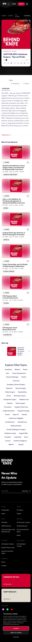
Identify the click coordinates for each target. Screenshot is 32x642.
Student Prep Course (7, 547)
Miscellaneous (22, 422)
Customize (16, 637)
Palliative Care (24, 399)
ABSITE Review (6, 526)
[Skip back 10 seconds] (8, 63)
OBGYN (11, 444)
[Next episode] (29, 351)
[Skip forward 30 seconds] (18, 63)
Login (14, 4)
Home (3, 16)
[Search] (8, 4)
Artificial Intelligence (20, 441)
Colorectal (7, 335)
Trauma (6, 303)
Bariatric (17, 369)
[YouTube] (12, 609)
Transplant (7, 437)
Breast (25, 369)
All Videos (20, 510)
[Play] (11, 63)
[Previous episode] (3, 351)
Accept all (16, 628)
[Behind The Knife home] (4, 4)
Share (27, 83)
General (27, 16)
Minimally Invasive (20, 396)
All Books (4, 522)
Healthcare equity (10, 433)
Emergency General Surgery (16, 384)
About (3, 562)
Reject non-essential (16, 632)
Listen (10, 16)
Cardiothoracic (10, 422)
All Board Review (22, 526)
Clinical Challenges (12, 377)
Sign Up (21, 4)
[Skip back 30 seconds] (4, 63)
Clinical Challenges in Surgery (16, 429)
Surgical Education (9, 411)
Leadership (17, 437)
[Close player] (28, 63)
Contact (3, 565)
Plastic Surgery (20, 403)
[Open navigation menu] (27, 4)
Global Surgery (8, 271)
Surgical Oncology (10, 174)
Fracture (8, 441)
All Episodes (5, 510)
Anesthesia (8, 369)
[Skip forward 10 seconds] (15, 63)
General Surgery (21, 388)
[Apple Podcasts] (3, 609)
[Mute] (24, 63)
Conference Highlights (16, 418)
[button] (16, 161)
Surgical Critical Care (21, 407)
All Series (17, 15)
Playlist (19, 513)
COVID (23, 377)
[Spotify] (7, 609)
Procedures (7, 407)
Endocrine (9, 388)
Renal (26, 437)
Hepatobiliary (22, 392)
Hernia (5, 208)
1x (21, 63)
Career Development (19, 373)
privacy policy (7, 623)
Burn (7, 373)
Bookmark (16, 83)
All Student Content (7, 544)
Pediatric (10, 403)
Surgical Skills (23, 433)
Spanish (20, 444)
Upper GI (6, 240)
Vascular (24, 414)
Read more (5, 135)
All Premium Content (23, 522)
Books (19, 535)
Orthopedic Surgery (9, 399)
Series (3, 513)
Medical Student (16, 426)
